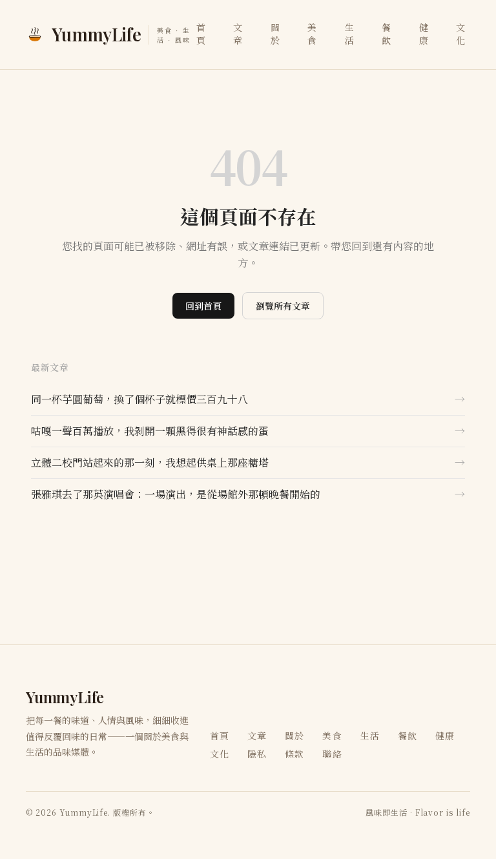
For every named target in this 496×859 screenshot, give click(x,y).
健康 (424, 34)
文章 (238, 34)
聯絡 (332, 753)
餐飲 (386, 34)
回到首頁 (203, 305)
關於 (275, 34)
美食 (312, 34)
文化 (461, 34)
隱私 (257, 753)
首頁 (201, 34)
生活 (350, 34)
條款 (294, 753)
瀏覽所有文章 (283, 305)
